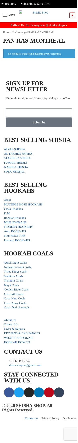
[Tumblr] (59, 392)
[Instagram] (29, 392)
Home (6, 32)
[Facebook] (9, 392)
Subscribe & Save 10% (33, 3)
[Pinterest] (49, 392)
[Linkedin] (39, 392)
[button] (71, 15)
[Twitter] (19, 392)
